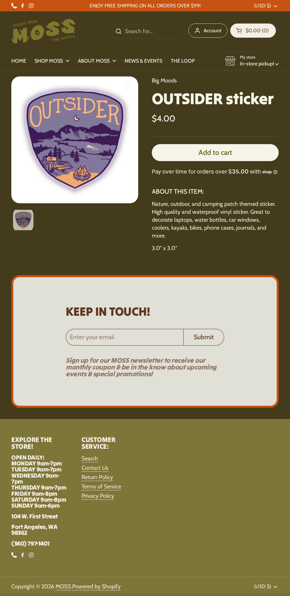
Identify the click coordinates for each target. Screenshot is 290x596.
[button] (253, 31)
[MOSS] (43, 31)
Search (90, 458)
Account (212, 30)
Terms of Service (101, 486)
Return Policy (97, 477)
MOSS (63, 586)
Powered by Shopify (96, 586)
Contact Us (95, 467)
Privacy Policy (98, 495)
